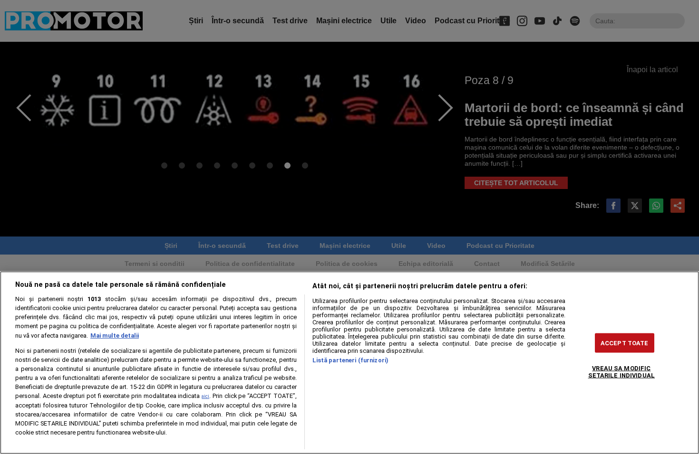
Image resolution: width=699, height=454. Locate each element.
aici (205, 396)
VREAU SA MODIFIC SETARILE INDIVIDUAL (621, 371)
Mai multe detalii (114, 335)
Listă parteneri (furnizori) (350, 360)
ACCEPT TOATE (625, 342)
